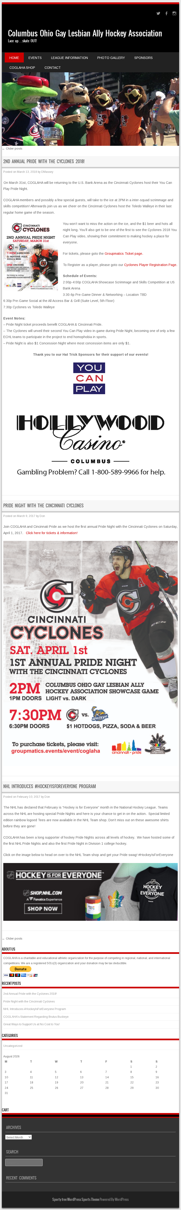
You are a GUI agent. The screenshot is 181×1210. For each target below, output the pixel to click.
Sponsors (143, 58)
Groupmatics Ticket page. (124, 253)
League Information (69, 58)
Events (35, 58)
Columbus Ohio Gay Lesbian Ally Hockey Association (85, 33)
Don (42, 516)
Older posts (12, 148)
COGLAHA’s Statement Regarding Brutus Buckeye (36, 1016)
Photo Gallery (111, 58)
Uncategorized (12, 1046)
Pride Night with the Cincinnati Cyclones (43, 505)
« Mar (7, 1102)
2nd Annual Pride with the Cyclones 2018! (43, 161)
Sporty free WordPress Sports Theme (75, 1199)
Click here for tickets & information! (52, 533)
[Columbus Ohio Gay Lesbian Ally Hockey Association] (90, 75)
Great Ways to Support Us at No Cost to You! (31, 1024)
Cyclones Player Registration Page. (150, 265)
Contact (53, 67)
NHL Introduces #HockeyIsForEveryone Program (49, 786)
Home (14, 58)
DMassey (47, 171)
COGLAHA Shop (22, 67)
